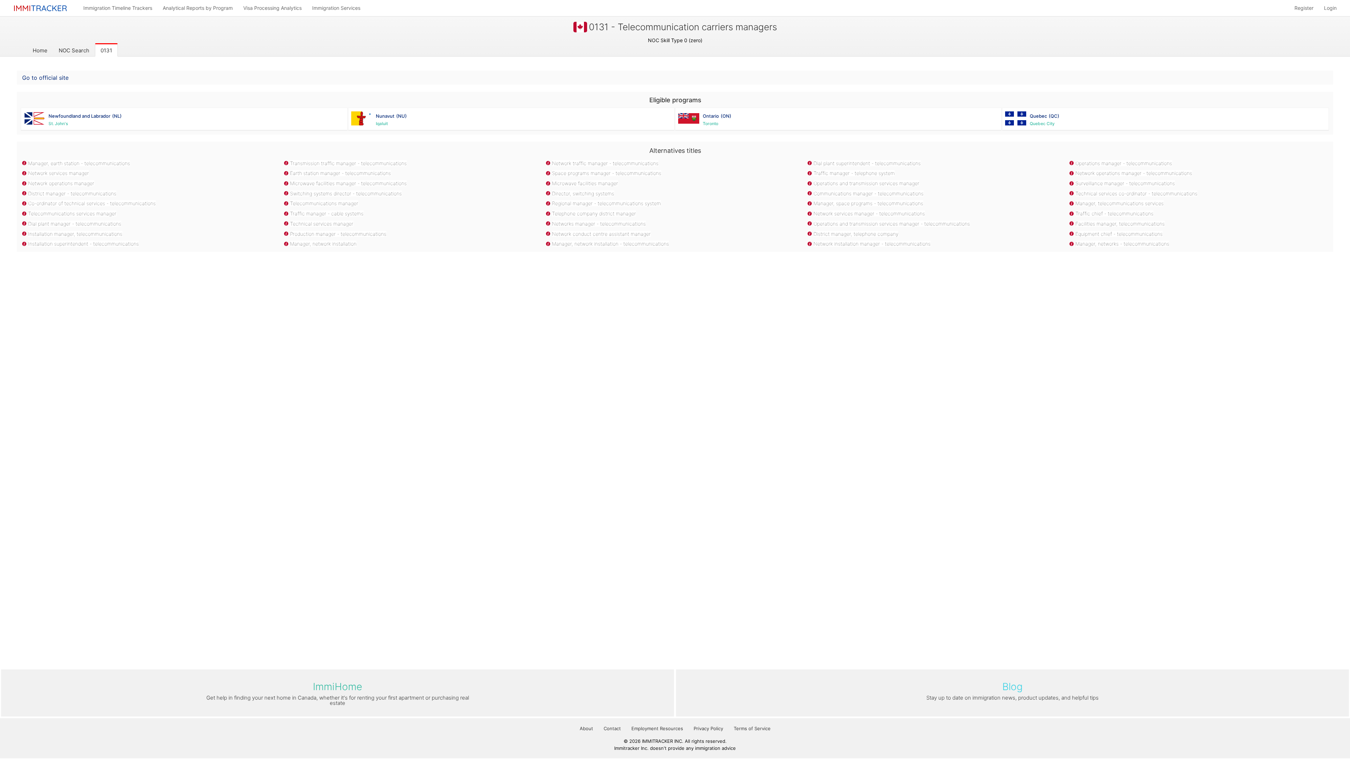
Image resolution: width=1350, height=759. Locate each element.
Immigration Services (336, 8)
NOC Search (74, 50)
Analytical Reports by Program (198, 8)
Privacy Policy (708, 728)
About (586, 728)
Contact (612, 728)
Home (40, 50)
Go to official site (45, 77)
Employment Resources (657, 728)
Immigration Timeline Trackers (117, 8)
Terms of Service (752, 728)
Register (1303, 8)
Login (1330, 8)
